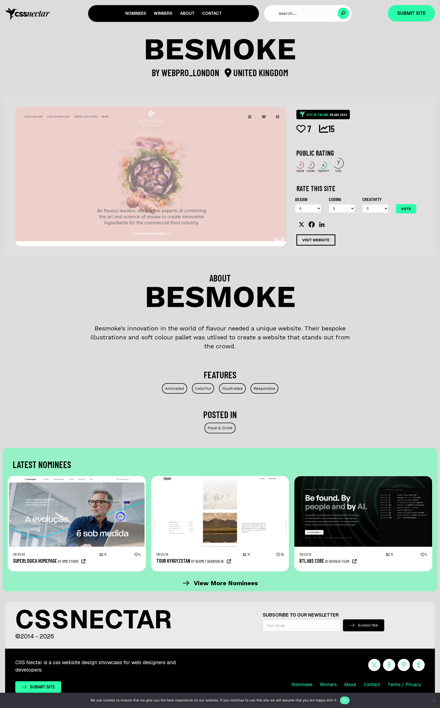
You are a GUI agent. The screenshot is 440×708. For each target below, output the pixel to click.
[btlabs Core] (363, 479)
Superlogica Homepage (35, 561)
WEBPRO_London (191, 72)
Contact (372, 684)
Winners (328, 684)
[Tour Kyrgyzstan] (220, 479)
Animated (174, 388)
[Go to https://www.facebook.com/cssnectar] (389, 665)
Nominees (302, 684)
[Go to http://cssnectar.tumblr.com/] (419, 665)
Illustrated (232, 388)
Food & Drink (220, 427)
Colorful (203, 388)
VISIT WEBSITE (315, 240)
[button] (343, 13)
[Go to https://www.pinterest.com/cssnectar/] (404, 665)
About (350, 684)
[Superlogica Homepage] (77, 479)
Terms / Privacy (404, 684)
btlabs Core (311, 561)
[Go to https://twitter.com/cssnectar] (374, 665)
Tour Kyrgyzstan (173, 561)
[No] (433, 700)
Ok (344, 700)
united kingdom (259, 72)
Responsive (264, 388)
